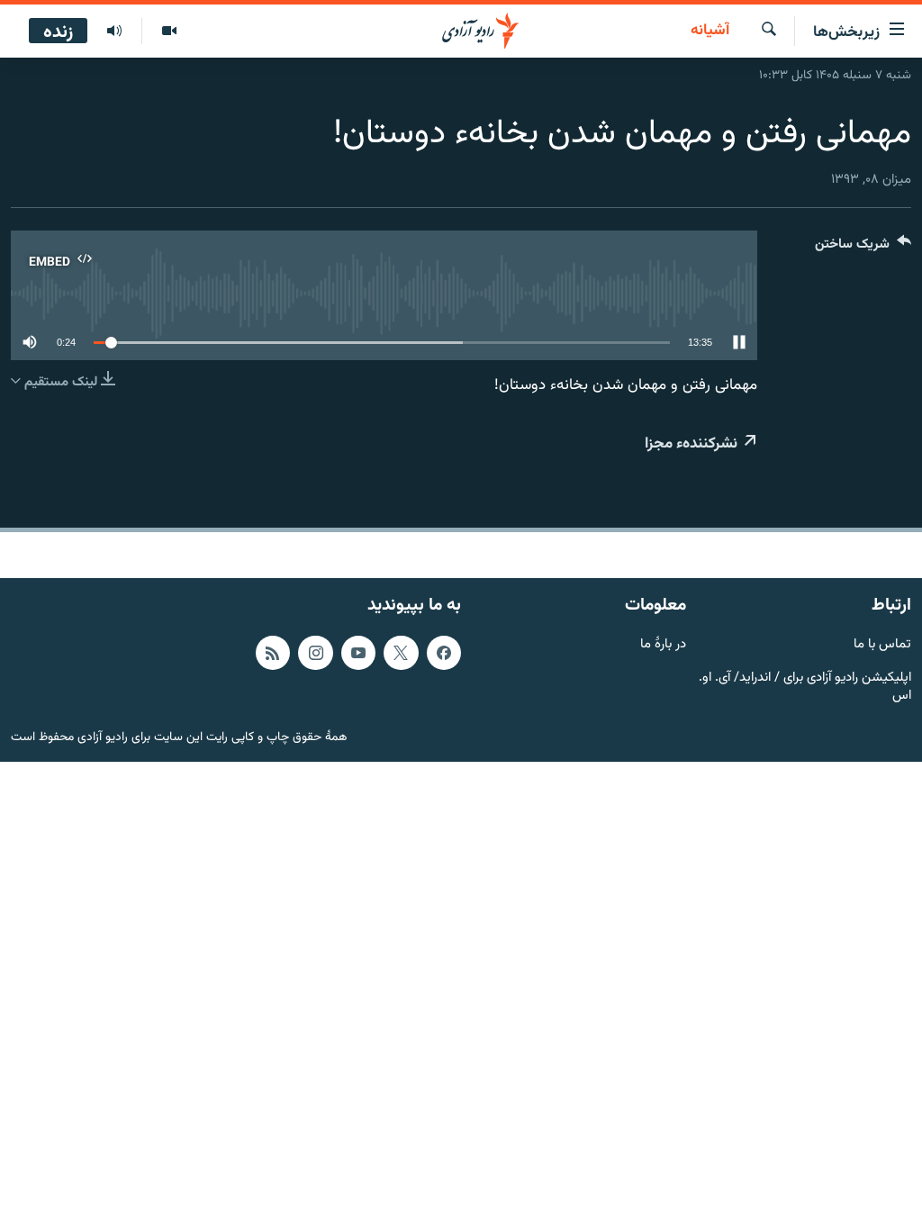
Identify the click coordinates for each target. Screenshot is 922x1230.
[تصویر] (168, 31)
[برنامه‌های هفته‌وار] (114, 31)
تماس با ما (882, 645)
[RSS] (273, 653)
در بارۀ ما (663, 645)
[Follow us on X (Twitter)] (401, 653)
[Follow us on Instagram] (315, 653)
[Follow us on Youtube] (358, 653)
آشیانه (710, 31)
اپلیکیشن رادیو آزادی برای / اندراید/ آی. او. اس (805, 688)
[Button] (863, 248)
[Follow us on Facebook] (444, 653)
